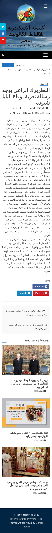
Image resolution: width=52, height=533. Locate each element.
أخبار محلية (44, 84)
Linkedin (23, 293)
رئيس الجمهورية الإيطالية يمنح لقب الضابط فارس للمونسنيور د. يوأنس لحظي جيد (29, 383)
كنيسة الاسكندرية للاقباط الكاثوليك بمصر (26, 33)
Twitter (23, 286)
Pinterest (40, 293)
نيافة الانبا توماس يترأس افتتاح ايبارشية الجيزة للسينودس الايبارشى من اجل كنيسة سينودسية (27, 485)
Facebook (40, 286)
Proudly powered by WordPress (25, 518)
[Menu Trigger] (45, 6)
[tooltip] (3, 26)
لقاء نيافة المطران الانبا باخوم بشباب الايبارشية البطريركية (29, 434)
